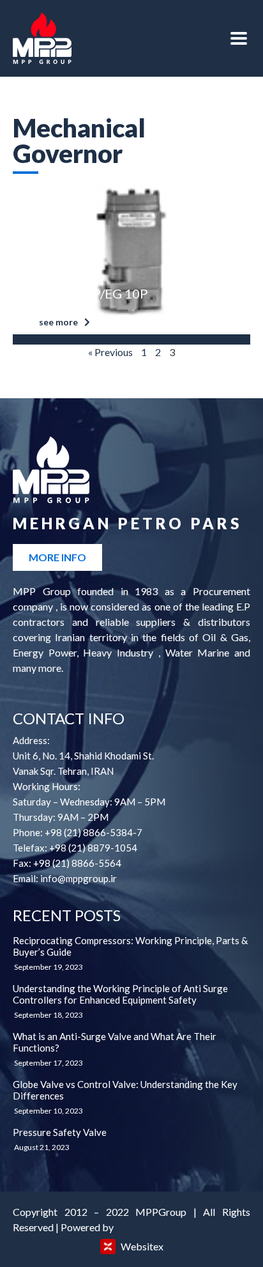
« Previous (110, 352)
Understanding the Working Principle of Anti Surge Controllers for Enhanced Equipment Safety (120, 994)
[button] (64, 322)
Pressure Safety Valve (60, 1132)
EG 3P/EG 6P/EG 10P (87, 293)
